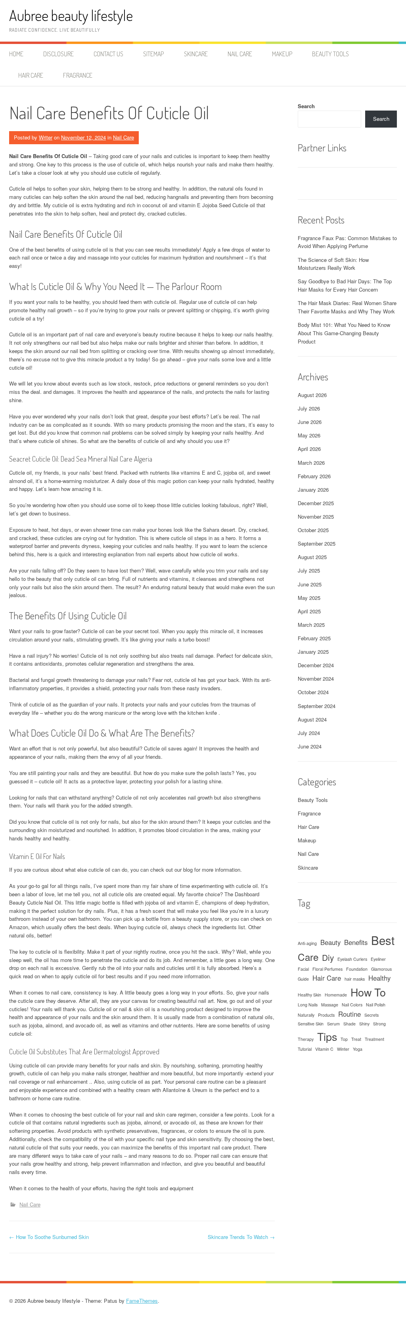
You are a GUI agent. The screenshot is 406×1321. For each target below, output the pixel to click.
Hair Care (30, 75)
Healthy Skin (309, 995)
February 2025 (314, 638)
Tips (327, 1036)
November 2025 (316, 516)
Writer (45, 137)
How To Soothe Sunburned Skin (49, 1237)
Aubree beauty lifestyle (71, 15)
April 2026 (309, 448)
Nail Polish (375, 1005)
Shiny (364, 1024)
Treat (356, 1039)
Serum (333, 1024)
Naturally (306, 1015)
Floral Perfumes (327, 969)
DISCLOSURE (58, 54)
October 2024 (313, 692)
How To (368, 992)
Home (16, 54)
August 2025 (312, 557)
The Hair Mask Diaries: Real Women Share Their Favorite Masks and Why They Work (347, 307)
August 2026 (312, 395)
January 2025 (313, 651)
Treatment (374, 1039)
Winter (343, 1049)
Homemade (336, 995)
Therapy (306, 1039)
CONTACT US (108, 54)
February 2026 (314, 476)
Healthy (379, 978)
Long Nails (308, 1005)
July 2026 (309, 408)
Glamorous (381, 969)
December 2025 (316, 503)
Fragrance (77, 75)
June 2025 (310, 584)
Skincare (196, 54)
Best (383, 940)
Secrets (371, 1015)
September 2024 (316, 706)
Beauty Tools (330, 54)
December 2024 (316, 665)
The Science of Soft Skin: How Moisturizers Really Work (333, 264)
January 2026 (313, 489)
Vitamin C (324, 1049)
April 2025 (309, 611)
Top (344, 1039)
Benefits (356, 942)
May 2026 (309, 435)
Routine (349, 1014)
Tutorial (305, 1049)
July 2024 (309, 733)
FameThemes (142, 1300)
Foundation (357, 969)
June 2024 (310, 746)
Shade (349, 1024)
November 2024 (316, 678)
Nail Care (240, 54)
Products (326, 1015)
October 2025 (313, 530)
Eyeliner (378, 959)
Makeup (282, 54)
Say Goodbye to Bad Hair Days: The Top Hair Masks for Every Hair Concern (345, 285)
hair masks (355, 979)
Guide (303, 979)
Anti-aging (307, 943)
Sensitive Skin (311, 1024)
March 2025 (311, 624)
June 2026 (310, 422)
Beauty (330, 942)
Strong (379, 1024)
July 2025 (309, 570)
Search (306, 106)
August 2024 (312, 719)
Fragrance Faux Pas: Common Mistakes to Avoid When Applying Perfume (347, 242)
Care (308, 957)
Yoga (357, 1049)
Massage (329, 1005)
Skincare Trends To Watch (241, 1237)
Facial (303, 969)
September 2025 (316, 543)
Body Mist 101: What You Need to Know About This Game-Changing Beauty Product (344, 333)
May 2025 (309, 597)
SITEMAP (153, 54)
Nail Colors (352, 1005)
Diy (328, 957)
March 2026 (311, 462)
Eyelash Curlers (352, 959)
